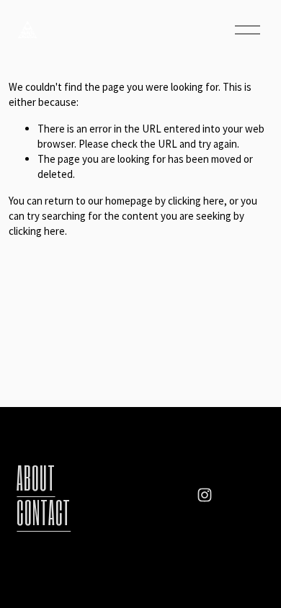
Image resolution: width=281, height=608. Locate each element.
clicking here (196, 200)
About (36, 477)
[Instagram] (204, 495)
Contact (44, 512)
